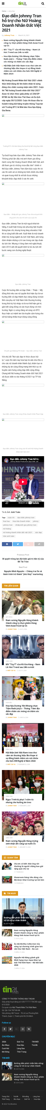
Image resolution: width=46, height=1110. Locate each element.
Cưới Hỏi (5, 1048)
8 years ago (19, 883)
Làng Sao (11, 11)
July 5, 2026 (23, 629)
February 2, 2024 (24, 805)
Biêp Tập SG (11, 670)
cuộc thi (11, 518)
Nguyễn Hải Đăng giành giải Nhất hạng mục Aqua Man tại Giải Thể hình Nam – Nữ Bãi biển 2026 (28, 961)
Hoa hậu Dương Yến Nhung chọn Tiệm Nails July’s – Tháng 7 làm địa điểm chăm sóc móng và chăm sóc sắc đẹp (23, 59)
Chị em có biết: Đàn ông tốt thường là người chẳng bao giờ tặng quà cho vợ (28, 866)
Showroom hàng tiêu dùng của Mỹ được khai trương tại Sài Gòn (29, 878)
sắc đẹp (38, 532)
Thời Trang (21, 1052)
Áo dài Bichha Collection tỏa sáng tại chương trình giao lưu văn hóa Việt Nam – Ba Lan (28, 946)
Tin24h (35, 1045)
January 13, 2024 (25, 847)
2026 (4, 1042)
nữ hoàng (7, 529)
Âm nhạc (5, 1045)
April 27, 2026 (20, 952)
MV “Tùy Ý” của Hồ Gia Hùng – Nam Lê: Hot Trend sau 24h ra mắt (22, 50)
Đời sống (9, 617)
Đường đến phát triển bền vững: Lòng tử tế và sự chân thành (22, 919)
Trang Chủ (5, 1096)
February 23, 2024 (24, 764)
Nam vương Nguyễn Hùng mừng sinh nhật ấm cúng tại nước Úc (22, 842)
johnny (35, 521)
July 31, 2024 (22, 670)
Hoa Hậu (9, 702)
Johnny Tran (9, 35)
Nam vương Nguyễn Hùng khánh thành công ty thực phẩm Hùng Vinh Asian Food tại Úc (23, 43)
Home (4, 11)
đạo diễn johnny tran (26, 518)
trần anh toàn (8, 536)
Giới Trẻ (20, 1042)
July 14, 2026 (9, 923)
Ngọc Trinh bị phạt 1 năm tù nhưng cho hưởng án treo (19, 801)
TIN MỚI (35, 1042)
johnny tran (8, 525)
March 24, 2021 (24, 35)
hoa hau (6, 521)
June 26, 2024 (23, 717)
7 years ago (19, 872)
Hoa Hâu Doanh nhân (21, 521)
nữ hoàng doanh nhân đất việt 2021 (17, 532)
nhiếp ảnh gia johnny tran (25, 525)
